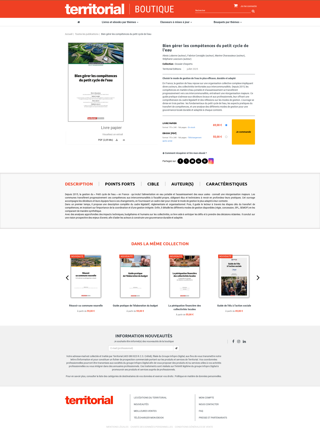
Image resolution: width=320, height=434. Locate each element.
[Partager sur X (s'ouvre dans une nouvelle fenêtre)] (186, 161)
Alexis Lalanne (169, 55)
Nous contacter (209, 404)
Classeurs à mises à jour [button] (175, 22)
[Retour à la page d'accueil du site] (119, 9)
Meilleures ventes (145, 411)
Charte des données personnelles (151, 426)
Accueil (68, 34)
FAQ (201, 411)
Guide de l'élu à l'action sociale (234, 305)
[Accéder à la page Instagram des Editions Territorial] (239, 342)
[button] (211, 161)
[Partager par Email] (192, 161)
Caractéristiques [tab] (226, 183)
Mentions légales (117, 426)
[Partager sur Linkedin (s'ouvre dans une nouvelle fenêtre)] (198, 161)
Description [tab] (79, 183)
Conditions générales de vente (194, 426)
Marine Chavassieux (225, 55)
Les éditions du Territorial (150, 397)
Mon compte (206, 397)
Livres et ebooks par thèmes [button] (119, 22)
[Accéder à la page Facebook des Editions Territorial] (234, 342)
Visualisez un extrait (112, 134)
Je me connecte (248, 6)
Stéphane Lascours (172, 59)
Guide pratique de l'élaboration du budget (135, 305)
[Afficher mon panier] (235, 6)
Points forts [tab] (120, 183)
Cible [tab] (153, 183)
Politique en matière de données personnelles (198, 376)
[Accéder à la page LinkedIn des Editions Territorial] (245, 342)
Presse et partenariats (213, 417)
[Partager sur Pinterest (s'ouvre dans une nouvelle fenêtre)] (205, 161)
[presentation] (64, 283)
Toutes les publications (86, 34)
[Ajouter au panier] (243, 132)
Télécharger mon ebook (149, 417)
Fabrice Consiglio (196, 55)
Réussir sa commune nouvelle (86, 305)
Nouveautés (141, 404)
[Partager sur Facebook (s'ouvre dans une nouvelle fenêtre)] (180, 161)
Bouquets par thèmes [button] (227, 22)
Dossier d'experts (183, 64)
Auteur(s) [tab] (182, 183)
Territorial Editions (171, 69)
